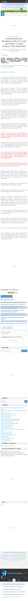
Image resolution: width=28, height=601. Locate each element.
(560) (7, 422)
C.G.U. (10, 558)
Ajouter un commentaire (12, 340)
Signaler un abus (4, 558)
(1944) (13, 408)
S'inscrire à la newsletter (7, 296)
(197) (6, 426)
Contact (24, 556)
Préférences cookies (14, 560)
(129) (13, 429)
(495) (9, 423)
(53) (6, 433)
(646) (5, 418)
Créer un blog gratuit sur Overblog (8, 556)
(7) (5, 440)
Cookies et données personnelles (17, 559)
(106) (6, 432)
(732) (6, 416)
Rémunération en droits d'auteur (19, 558)
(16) (5, 439)
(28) (7, 438)
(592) (10, 419)
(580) (10, 420)
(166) (7, 428)
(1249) (8, 415)
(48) (8, 435)
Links (2, 505)
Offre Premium (6, 559)
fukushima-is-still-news (12, 555)
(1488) (6, 413)
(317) (7, 425)
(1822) (14, 411)
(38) (4, 436)
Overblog (22, 552)
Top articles (18, 556)
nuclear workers (14, 36)
